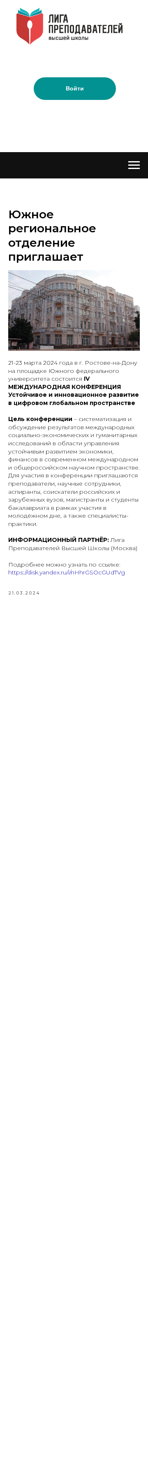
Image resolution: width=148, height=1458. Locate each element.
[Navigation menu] (134, 165)
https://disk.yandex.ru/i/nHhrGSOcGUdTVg (66, 572)
